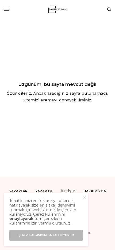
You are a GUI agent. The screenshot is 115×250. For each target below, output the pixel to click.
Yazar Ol (44, 191)
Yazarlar (18, 191)
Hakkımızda (94, 191)
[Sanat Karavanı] (57, 9)
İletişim (68, 191)
